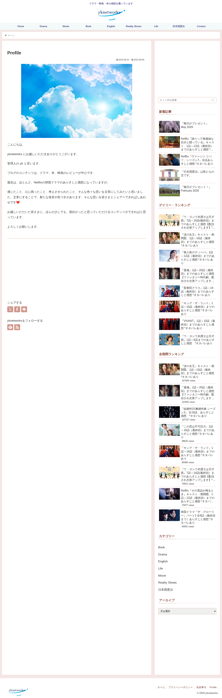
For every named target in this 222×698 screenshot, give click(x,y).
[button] (213, 100)
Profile (213, 687)
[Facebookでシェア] (17, 309)
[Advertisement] (76, 271)
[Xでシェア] (10, 309)
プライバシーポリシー (180, 687)
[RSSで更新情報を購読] (17, 327)
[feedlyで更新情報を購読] (10, 327)
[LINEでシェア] (24, 309)
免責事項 (201, 687)
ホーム (161, 687)
